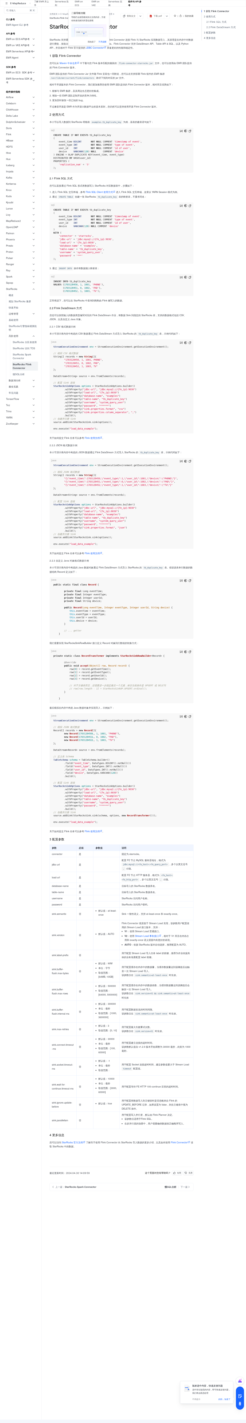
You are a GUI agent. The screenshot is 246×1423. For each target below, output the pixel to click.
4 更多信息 (210, 37)
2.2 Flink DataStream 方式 (221, 27)
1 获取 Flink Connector (216, 11)
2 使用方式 (210, 16)
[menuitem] (21, 25)
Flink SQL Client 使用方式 (99, 192)
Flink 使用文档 (92, 438)
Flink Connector (179, 1142)
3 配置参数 (210, 32)
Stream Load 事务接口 (147, 936)
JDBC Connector (95, 47)
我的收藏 (189, 16)
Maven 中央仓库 (68, 63)
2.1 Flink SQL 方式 (216, 21)
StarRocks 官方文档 (72, 1142)
